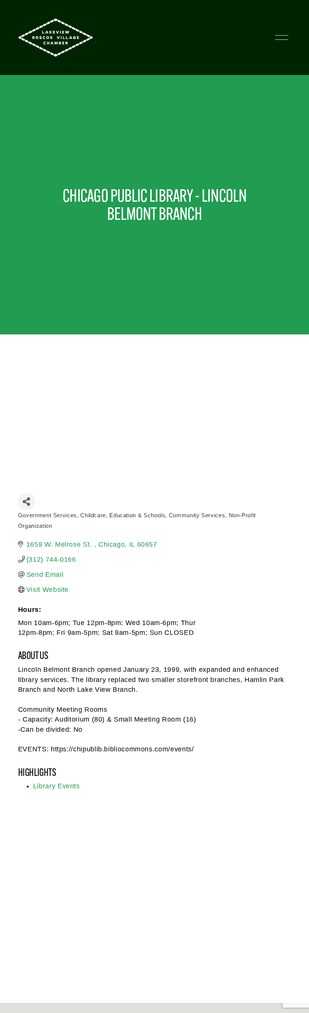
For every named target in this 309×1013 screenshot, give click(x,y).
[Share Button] (26, 501)
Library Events (56, 786)
